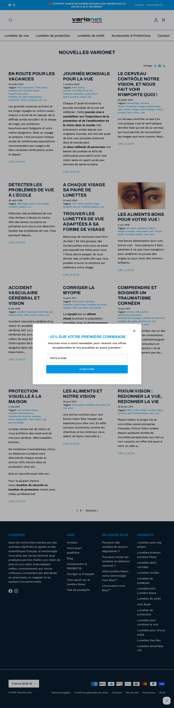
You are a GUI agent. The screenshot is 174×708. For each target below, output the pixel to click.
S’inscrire (87, 369)
